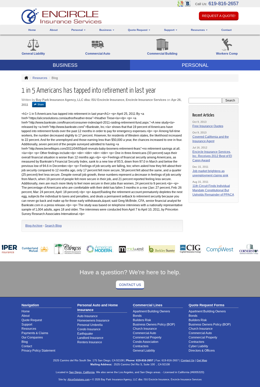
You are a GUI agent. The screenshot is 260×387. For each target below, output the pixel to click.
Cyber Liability (198, 346)
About (54, 29)
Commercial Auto (144, 333)
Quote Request (32, 320)
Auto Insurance (87, 316)
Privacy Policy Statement (38, 350)
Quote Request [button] (138, 29)
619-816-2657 (223, 3)
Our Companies (32, 337)
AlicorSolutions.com (79, 379)
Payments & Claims (35, 333)
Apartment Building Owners (151, 311)
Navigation (30, 305)
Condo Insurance (88, 329)
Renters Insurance (89, 342)
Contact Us (130, 285)
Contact (226, 29)
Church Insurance (145, 328)
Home (32, 29)
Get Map (202, 360)
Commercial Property (147, 337)
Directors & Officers (202, 350)
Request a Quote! (218, 16)
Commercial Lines (147, 305)
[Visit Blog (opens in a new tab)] (188, 3)
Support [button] (169, 29)
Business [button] (105, 29)
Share (40, 104)
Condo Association (145, 341)
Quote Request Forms (206, 305)
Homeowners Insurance (93, 320)
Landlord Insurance (90, 337)
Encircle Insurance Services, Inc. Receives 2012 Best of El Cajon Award (212, 156)
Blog (25, 341)
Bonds (137, 315)
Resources (40, 78)
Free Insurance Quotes (207, 126)
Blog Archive (33, 225)
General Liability (144, 350)
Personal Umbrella (90, 324)
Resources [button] (198, 29)
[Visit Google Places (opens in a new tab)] (180, 3)
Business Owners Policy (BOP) (154, 324)
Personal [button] (77, 29)
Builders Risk (142, 320)
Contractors (140, 346)
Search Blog (53, 225)
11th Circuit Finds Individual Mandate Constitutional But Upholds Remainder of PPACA (213, 190)
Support (27, 324)
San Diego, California (82, 372)
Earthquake (85, 333)
